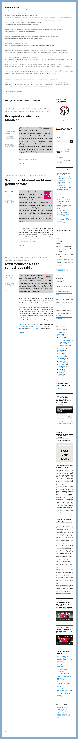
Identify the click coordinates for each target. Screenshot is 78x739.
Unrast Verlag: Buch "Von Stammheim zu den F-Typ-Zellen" (64, 716)
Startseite (6, 84)
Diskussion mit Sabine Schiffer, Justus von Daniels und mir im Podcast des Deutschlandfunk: (20, 31)
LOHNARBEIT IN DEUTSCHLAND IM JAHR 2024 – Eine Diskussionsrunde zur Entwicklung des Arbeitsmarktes (23, 22)
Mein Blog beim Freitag (62, 707)
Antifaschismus (62, 356)
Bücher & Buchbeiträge (58, 84)
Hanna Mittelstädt (8, 139)
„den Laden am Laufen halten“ (41, 311)
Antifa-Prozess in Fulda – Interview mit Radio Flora (13, 91)
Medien (60, 369)
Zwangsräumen (23, 61)
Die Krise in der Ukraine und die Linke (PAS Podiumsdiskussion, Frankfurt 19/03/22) (18, 54)
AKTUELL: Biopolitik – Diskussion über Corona (21, 84)
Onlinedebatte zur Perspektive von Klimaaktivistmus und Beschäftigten (33, 36)
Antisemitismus (11, 61)
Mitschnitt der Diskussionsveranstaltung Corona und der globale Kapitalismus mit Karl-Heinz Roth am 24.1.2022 (23, 64)
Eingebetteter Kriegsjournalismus (61, 50)
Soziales (8, 133)
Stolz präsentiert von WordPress (20, 731)
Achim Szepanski (10, 136)
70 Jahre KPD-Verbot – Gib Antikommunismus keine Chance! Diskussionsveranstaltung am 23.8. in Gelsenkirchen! (23, 13)
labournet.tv (62, 510)
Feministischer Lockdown (9, 201)
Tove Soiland (11, 145)
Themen (32, 84)
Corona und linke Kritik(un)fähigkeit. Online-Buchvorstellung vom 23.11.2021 (44, 79)
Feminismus (9, 277)
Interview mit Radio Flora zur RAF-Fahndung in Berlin (14, 29)
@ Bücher (60, 337)
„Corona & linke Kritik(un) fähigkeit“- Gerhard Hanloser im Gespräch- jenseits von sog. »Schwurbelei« (51, 89)
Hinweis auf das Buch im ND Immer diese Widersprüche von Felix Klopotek (17, 69)
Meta (16, 86)
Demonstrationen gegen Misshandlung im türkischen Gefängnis (64, 219)
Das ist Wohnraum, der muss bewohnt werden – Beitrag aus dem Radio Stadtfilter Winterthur (44, 27)
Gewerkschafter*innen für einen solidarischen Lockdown (9, 203)
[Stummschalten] (69, 619)
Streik (71, 59)
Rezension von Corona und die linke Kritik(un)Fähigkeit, (14, 66)
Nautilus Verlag (11, 143)
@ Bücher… (42, 84)
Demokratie (29, 61)
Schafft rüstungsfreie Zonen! (64, 205)
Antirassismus (60, 331)
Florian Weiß (7, 284)
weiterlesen (21, 163)
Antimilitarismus (61, 329)
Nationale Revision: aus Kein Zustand (52, 36)
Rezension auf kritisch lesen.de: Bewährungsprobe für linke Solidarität (16, 68)
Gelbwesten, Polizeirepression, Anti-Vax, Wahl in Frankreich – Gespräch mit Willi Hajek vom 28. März (21, 57)
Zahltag (6, 61)
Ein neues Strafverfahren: (41, 48)
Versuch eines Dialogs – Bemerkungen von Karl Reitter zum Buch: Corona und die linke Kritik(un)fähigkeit (46, 68)
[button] (60, 162)
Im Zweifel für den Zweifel (63, 173)
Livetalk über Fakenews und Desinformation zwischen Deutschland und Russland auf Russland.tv (35, 86)
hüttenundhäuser (62, 363)
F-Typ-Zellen (17, 61)
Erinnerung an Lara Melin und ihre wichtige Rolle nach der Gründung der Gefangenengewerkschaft (21, 71)
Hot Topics (60, 388)
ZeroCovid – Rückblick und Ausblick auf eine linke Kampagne (54, 59)
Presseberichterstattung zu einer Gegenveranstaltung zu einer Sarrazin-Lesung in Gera (19, 89)
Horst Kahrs (12, 284)
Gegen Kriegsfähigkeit (62, 196)
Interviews (61, 348)
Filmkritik (59, 334)
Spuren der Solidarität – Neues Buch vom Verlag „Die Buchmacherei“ (16, 27)
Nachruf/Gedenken (62, 351)
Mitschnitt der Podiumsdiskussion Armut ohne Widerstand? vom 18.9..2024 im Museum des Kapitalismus (47, 20)
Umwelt (60, 374)
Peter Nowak (12, 7)
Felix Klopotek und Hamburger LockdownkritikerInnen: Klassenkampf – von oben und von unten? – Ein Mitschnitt (24, 59)
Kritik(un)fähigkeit (61, 62)
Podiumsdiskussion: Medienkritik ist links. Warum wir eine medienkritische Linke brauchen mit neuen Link (22, 75)
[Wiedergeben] (58, 619)
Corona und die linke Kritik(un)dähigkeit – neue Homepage (14, 41)
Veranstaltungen (49, 84)
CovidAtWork (9, 200)
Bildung (60, 359)
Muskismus (60, 209)
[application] (64, 616)
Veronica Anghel (61, 375)
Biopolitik (8, 130)
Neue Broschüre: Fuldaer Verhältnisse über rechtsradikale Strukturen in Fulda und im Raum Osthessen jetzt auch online (48, 52)
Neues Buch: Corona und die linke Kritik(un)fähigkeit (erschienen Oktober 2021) (18, 79)
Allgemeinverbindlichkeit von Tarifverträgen (32, 326)
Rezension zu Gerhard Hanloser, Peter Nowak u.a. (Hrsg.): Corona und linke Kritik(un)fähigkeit (40, 66)
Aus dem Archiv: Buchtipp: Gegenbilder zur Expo (64, 17)
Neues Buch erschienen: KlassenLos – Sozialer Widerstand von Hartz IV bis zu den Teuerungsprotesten (22, 34)
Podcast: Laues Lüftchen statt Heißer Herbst (12, 36)
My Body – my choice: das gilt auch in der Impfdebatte (52, 64)
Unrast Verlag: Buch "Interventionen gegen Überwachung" (62, 711)
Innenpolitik (9, 195)
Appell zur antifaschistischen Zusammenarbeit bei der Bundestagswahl (17, 20)
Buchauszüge (61, 343)
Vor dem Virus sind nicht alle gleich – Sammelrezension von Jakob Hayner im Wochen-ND (46, 69)
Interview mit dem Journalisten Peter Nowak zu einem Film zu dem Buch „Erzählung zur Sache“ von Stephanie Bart (43, 29)
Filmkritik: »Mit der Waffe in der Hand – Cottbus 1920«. (33, 38)
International (61, 366)
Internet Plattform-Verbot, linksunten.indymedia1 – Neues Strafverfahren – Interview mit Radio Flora (21, 50)
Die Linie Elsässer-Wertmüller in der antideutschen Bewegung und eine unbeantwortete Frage (21, 15)
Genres (37, 84)
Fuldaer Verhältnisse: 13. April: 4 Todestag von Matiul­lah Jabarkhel (16, 52)
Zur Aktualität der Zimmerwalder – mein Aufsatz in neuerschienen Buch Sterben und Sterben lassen (21, 24)
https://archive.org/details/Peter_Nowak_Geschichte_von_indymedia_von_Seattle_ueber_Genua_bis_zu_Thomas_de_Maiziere (64, 423)
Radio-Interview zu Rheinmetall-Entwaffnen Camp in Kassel (15, 73)
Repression (61, 371)
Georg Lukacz (11, 138)
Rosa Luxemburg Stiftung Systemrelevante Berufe (9, 287)
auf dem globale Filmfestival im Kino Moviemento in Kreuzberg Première (64, 574)
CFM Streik (9, 282)
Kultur (60, 367)
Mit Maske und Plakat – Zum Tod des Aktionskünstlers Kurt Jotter (16, 43)
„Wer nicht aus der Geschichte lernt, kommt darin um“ (14, 38)
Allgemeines (61, 355)
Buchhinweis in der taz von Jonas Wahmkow (64, 66)
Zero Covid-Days (12, 204)
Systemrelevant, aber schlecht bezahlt (22, 265)
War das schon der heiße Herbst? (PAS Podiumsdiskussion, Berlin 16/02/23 (53, 34)
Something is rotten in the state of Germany (47, 50)
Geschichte (60, 350)
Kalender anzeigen (68, 160)
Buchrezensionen (10, 131)
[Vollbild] (71, 619)
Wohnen (67, 59)
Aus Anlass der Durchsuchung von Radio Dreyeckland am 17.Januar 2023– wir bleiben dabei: (20, 48)
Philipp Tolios (7, 285)
